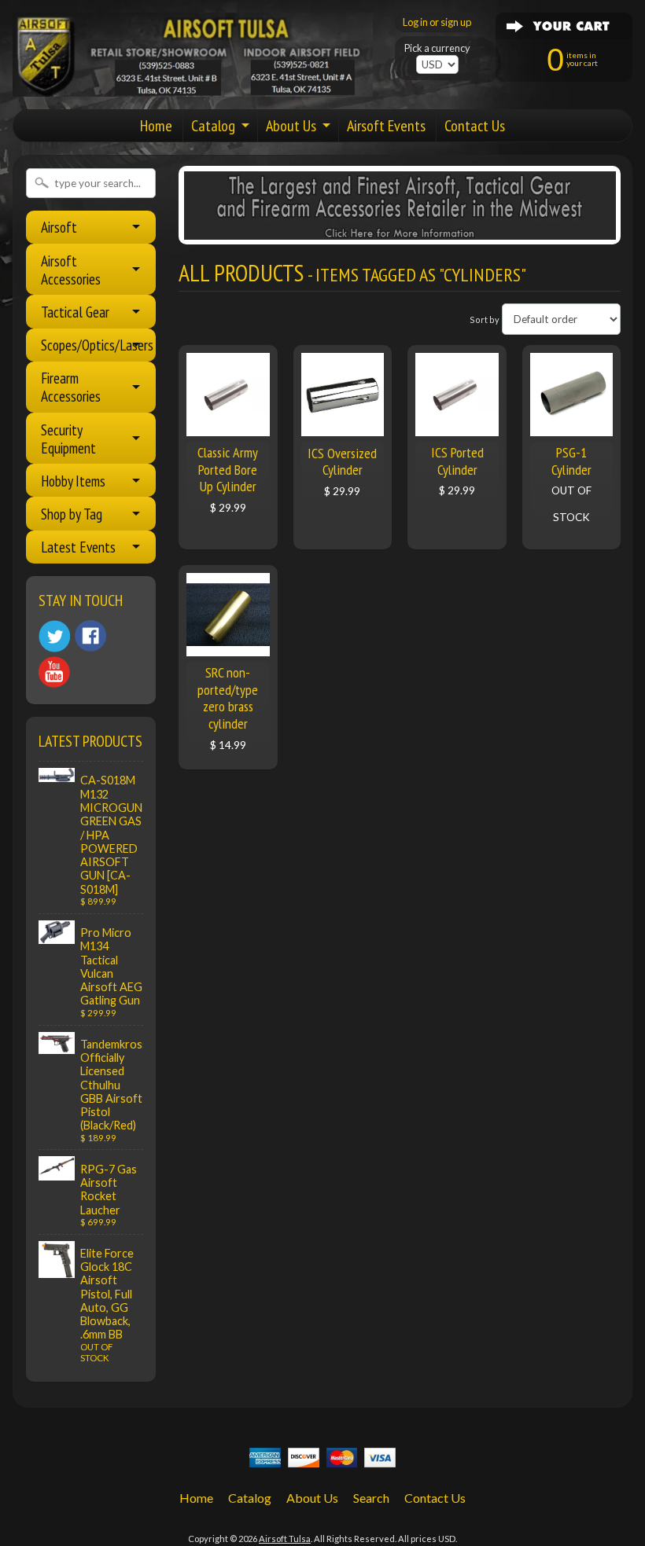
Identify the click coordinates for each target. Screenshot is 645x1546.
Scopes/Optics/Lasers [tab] (97, 344)
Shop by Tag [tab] (71, 513)
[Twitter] (54, 636)
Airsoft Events (386, 126)
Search (371, 1497)
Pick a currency (437, 48)
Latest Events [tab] (78, 546)
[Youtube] (54, 672)
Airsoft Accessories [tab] (71, 269)
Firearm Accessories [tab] (71, 387)
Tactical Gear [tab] (75, 311)
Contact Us (474, 126)
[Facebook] (90, 636)
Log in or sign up (437, 22)
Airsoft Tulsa (285, 1538)
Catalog (213, 126)
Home (156, 126)
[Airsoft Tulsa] (193, 87)
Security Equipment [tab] (68, 438)
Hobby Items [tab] (73, 480)
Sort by (484, 319)
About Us (291, 126)
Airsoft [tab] (59, 227)
